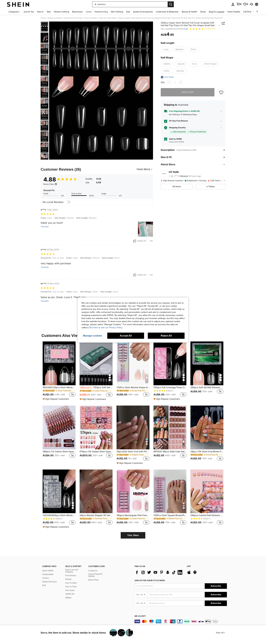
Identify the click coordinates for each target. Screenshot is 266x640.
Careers (45, 578)
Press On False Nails (107, 18)
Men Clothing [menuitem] (117, 11)
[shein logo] (18, 4)
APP (189, 566)
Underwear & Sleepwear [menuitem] (167, 11)
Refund (68, 579)
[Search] (171, 4)
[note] (56, 398)
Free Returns (70, 576)
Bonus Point (93, 580)
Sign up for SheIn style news (150, 580)
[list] (159, 572)
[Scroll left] (253, 12)
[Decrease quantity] (169, 82)
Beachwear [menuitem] (77, 11)
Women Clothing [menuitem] (61, 11)
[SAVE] (221, 92)
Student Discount (49, 582)
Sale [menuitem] (49, 11)
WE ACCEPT (140, 616)
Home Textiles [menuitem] (233, 11)
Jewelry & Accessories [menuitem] (143, 11)
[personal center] (233, 4)
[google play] (195, 574)
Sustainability (47, 574)
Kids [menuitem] (128, 11)
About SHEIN (47, 571)
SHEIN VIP (69, 594)
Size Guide (70, 590)
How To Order (71, 583)
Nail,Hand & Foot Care (73, 18)
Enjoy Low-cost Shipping (71, 571)
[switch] (68, 202)
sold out (188, 92)
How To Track (71, 587)
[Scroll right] (257, 12)
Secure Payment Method (95, 575)
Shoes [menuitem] (203, 11)
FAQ (44, 585)
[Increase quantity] (181, 82)
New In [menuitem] (40, 11)
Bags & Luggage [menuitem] (216, 11)
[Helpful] (135, 241)
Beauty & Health (55, 18)
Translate (45, 227)
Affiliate (68, 598)
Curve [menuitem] (88, 11)
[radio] (166, 49)
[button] (251, 4)
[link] (239, 4)
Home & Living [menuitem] (101, 11)
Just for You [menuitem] (29, 11)
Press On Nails (90, 18)
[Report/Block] (151, 241)
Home (43, 18)
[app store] (189, 574)
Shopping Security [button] (177, 128)
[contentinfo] (181, 621)
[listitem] (59, 371)
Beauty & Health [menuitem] (189, 11)
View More (133, 535)
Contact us (92, 571)
